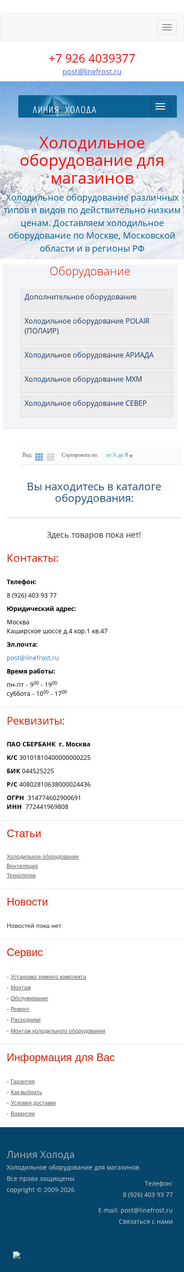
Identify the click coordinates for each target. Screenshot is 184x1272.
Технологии (21, 875)
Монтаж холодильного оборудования (58, 1031)
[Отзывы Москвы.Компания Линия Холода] (16, 1254)
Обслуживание (29, 998)
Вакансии (23, 1114)
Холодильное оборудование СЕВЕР (86, 403)
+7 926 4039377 (92, 58)
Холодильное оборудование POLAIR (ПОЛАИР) (87, 326)
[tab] (97, 300)
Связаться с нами (146, 1221)
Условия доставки (33, 1103)
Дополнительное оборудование (81, 297)
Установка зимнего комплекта (48, 977)
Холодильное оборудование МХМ (83, 379)
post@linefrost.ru (92, 71)
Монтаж (21, 988)
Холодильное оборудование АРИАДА (89, 355)
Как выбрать (26, 1092)
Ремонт (20, 1009)
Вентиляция (22, 866)
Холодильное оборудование (43, 857)
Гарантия (23, 1081)
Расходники (26, 1020)
